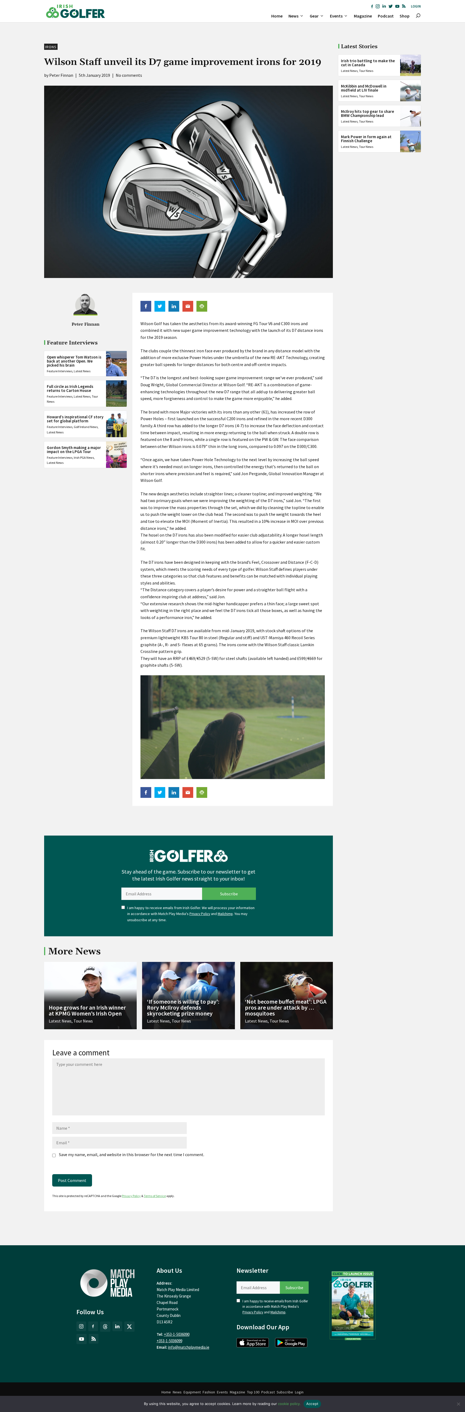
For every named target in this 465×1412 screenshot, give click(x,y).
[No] (458, 1404)
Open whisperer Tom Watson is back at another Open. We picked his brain (74, 360)
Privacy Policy (199, 914)
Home (277, 16)
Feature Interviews (59, 371)
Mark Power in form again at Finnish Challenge (366, 138)
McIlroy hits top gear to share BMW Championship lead (367, 113)
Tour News (366, 71)
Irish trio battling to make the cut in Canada (368, 62)
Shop (405, 16)
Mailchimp (225, 914)
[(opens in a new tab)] (353, 1304)
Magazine (363, 16)
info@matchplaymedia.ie (188, 1347)
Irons (51, 46)
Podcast (386, 16)
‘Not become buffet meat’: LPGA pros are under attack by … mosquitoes (285, 1007)
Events (336, 16)
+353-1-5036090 (176, 1334)
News (293, 16)
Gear (314, 16)
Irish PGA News (84, 457)
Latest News (82, 371)
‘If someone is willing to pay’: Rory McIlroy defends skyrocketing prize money (183, 1007)
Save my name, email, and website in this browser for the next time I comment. (131, 1154)
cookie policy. (289, 1403)
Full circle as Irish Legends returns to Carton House (70, 388)
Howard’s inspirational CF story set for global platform (75, 418)
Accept (312, 1403)
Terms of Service (155, 1196)
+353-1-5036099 (169, 1340)
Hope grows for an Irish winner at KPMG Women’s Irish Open (87, 1010)
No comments (129, 75)
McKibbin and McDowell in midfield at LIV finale (363, 88)
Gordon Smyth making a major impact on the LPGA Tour (74, 449)
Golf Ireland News (86, 427)
